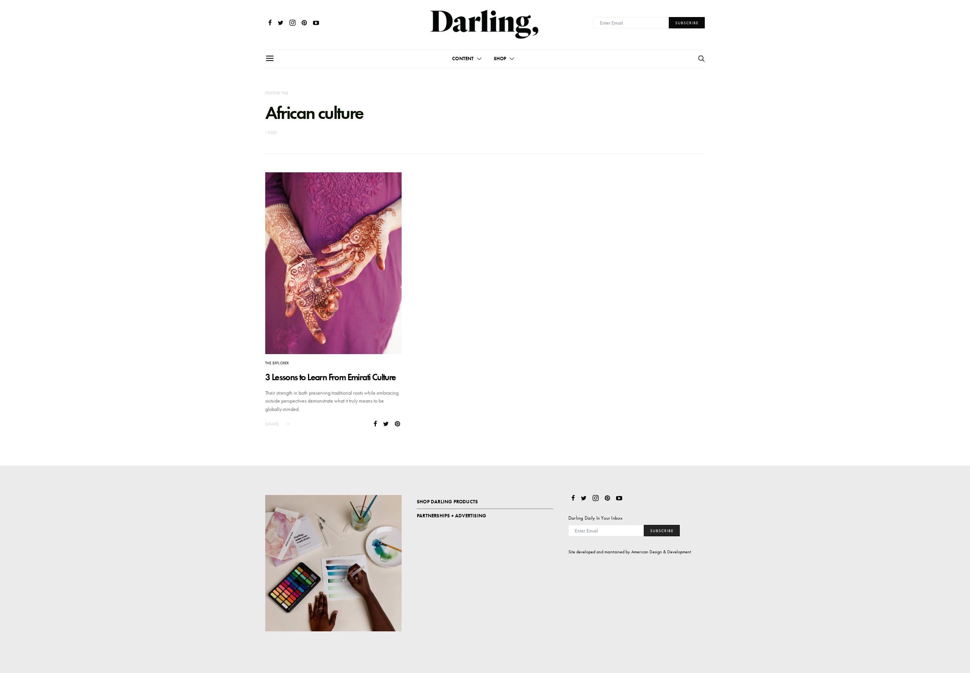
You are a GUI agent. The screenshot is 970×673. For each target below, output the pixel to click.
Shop (500, 58)
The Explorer (277, 363)
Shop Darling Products (447, 501)
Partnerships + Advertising (451, 515)
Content (463, 58)
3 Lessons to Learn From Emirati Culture (330, 377)
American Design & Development (661, 552)
